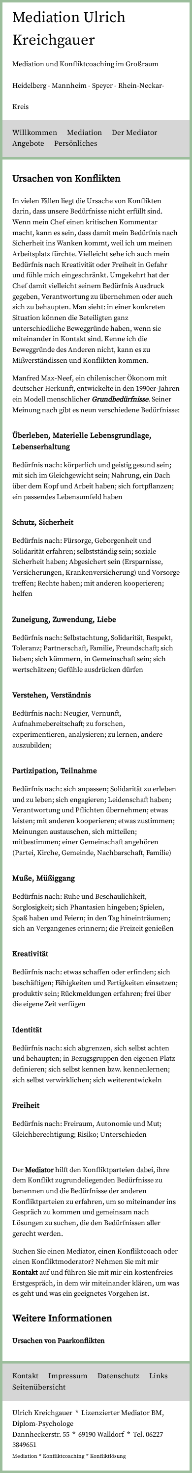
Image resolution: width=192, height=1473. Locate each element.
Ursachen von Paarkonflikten (58, 1341)
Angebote (28, 143)
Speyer (102, 85)
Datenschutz (118, 1376)
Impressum (68, 1376)
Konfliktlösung (108, 1456)
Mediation (84, 132)
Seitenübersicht (38, 1387)
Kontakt (25, 1272)
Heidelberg (29, 85)
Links (158, 1376)
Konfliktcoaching (64, 1456)
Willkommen (34, 132)
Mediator (39, 1170)
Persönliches (75, 143)
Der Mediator (134, 132)
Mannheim (69, 85)
